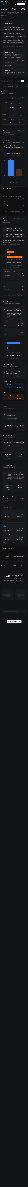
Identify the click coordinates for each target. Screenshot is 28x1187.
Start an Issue (21, 295)
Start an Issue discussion (21, 565)
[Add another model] (26, 81)
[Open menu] (25, 1)
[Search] (19, 1)
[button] (11, 81)
